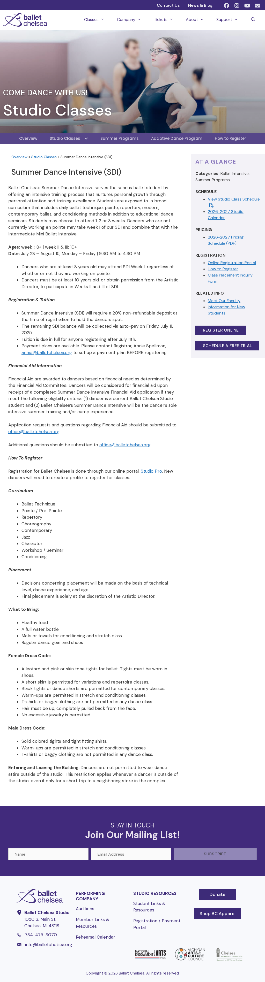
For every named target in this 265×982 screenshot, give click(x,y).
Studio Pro (151, 471)
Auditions (85, 908)
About (192, 19)
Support (224, 19)
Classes (91, 19)
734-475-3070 (41, 935)
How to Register (223, 269)
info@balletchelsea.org (48, 944)
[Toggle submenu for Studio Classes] (86, 138)
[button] (226, 6)
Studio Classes (44, 157)
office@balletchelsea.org (34, 431)
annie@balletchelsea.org (46, 352)
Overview (19, 157)
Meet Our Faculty (224, 300)
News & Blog (200, 5)
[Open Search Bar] (253, 19)
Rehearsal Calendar (95, 937)
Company (126, 19)
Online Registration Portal (232, 262)
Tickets (160, 19)
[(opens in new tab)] (150, 961)
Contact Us (168, 5)
